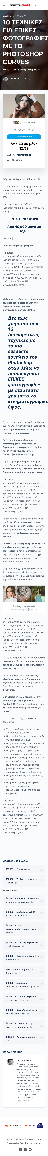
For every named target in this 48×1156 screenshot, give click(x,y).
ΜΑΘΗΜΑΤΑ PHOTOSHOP (15, 16)
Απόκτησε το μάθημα (24, 137)
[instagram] (25, 1149)
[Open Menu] (4, 5)
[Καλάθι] (43, 5)
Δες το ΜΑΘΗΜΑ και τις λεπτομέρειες (21, 69)
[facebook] (20, 1149)
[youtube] (30, 1149)
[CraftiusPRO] (10, 1062)
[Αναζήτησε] (35, 5)
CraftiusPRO (23, 1060)
